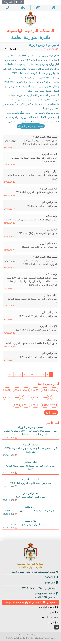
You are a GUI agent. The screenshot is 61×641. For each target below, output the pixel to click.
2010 (17, 405)
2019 (45, 397)
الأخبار (53, 612)
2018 (35, 397)
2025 (45, 389)
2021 (7, 389)
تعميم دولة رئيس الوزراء (30, 126)
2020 (54, 397)
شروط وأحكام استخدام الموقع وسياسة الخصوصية (30, 602)
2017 (26, 397)
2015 (7, 397)
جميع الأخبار (51, 412)
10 (16, 374)
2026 (54, 389)
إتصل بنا (52, 622)
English (8, 2)
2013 (45, 405)
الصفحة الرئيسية (48, 607)
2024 (35, 389)
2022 (17, 389)
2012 (35, 405)
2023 (26, 389)
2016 (17, 397)
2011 (26, 405)
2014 (54, 405)
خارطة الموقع (49, 617)
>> (10, 374)
